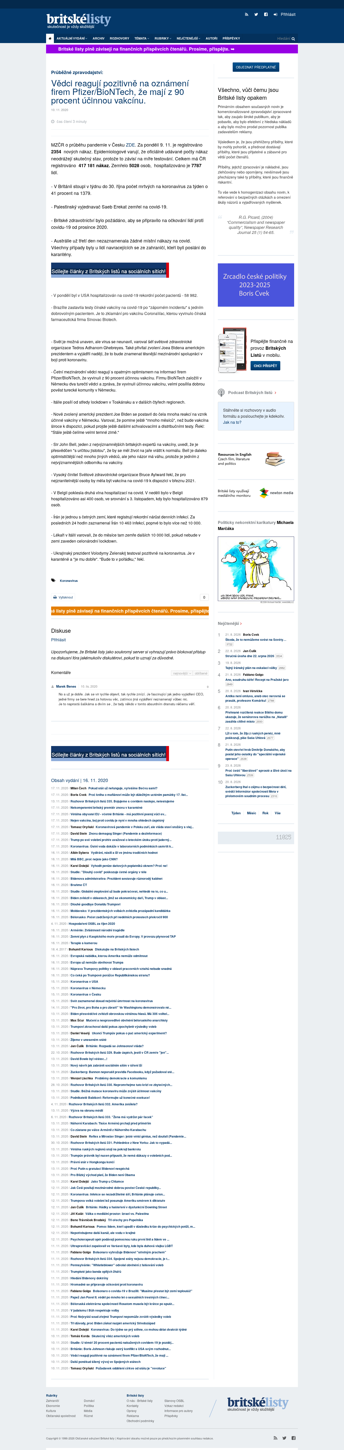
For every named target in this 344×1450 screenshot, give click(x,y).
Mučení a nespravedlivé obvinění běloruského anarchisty (127, 1020)
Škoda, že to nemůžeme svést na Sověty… (255, 641)
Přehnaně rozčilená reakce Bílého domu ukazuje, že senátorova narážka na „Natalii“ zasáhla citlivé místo (256, 717)
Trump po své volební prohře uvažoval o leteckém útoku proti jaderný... (121, 839)
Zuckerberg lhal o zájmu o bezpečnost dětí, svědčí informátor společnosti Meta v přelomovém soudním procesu (255, 791)
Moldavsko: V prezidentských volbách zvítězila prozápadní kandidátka (120, 910)
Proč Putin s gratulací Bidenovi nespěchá (100, 1168)
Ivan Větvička (252, 691)
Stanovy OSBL (174, 1400)
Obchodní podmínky (140, 1421)
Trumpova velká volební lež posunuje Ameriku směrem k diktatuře (118, 1200)
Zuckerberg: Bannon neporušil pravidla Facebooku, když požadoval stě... (122, 1072)
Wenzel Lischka (82, 1078)
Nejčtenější (228, 623)
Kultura (51, 1410)
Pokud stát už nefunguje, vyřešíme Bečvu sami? (122, 788)
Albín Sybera (80, 852)
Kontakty (133, 1405)
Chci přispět (265, 365)
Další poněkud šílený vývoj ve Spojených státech (106, 1361)
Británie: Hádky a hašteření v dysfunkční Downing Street (126, 1207)
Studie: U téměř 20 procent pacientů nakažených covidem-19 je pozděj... (122, 1342)
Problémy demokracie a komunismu (121, 1078)
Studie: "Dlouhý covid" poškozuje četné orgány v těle (109, 872)
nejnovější (181, 673)
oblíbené (201, 673)
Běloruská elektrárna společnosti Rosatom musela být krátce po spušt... (122, 1303)
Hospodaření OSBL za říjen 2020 (92, 923)
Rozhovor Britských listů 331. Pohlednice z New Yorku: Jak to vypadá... (121, 1142)
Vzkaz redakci (174, 1405)
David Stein (79, 833)
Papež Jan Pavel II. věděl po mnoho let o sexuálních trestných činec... (120, 1297)
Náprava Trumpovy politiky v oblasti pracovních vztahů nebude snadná (121, 968)
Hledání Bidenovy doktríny (89, 1278)
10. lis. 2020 (89, 686)
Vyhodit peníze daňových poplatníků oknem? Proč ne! (129, 865)
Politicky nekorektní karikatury (256, 525)
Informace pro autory (178, 1410)
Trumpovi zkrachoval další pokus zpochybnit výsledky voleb (113, 1026)
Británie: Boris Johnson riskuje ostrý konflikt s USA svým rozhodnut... (121, 1349)
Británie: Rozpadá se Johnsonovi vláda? (115, 1046)
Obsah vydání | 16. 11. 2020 (79, 780)
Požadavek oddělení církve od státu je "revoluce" (131, 1368)
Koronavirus (69, 580)
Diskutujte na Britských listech (117, 949)
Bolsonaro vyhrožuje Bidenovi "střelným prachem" (129, 1252)
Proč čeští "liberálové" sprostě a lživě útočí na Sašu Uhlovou (258, 772)
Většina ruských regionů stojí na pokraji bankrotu (106, 1149)
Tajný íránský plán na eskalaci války (255, 667)
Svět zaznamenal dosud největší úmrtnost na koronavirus (112, 1001)
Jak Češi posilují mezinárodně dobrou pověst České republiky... (116, 1187)
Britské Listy (258, 1404)
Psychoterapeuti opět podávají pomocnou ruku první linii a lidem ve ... (120, 1239)
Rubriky (162, 38)
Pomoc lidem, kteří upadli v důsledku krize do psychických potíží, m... (146, 1226)
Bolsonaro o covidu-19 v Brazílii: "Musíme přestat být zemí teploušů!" (142, 1291)
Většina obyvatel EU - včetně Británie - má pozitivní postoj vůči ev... (118, 814)
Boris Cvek (79, 794)
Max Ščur (77, 1020)
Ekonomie (53, 1405)
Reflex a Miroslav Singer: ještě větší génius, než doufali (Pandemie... (137, 1136)
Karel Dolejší (80, 865)
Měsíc (251, 812)
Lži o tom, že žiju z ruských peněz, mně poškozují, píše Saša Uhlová (253, 735)
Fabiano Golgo (81, 1252)
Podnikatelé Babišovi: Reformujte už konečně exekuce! (110, 1097)
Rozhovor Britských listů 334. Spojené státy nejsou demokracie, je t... (120, 1258)
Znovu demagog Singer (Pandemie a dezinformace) (125, 833)
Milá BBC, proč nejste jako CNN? (94, 859)
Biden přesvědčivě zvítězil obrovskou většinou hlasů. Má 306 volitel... (120, 1013)
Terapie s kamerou (84, 943)
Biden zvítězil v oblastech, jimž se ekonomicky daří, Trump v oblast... (119, 898)
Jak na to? (232, 422)
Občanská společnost (61, 1415)
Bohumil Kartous (81, 949)
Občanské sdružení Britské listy (95, 1438)
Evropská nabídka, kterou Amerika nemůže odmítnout (109, 955)
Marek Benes (66, 686)
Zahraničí (52, 1400)
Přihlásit (287, 14)
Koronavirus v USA (84, 981)
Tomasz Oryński (82, 827)
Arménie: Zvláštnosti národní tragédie (98, 930)
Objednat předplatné (256, 67)
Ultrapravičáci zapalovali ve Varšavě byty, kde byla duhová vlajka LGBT (122, 1246)
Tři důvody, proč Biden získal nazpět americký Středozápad (113, 1323)
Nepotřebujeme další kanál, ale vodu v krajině (103, 1232)
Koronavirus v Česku (86, 994)
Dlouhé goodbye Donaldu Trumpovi (95, 904)
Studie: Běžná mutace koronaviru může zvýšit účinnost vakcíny (116, 1091)
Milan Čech (78, 788)
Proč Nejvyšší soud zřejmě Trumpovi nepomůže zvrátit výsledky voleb (121, 1316)
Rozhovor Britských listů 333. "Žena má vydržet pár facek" (111, 1117)
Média (88, 1410)
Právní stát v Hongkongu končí (92, 1162)
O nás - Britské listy (140, 1400)
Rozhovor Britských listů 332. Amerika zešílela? (103, 1104)
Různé (88, 1415)
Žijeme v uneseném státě (89, 1039)
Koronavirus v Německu (88, 988)
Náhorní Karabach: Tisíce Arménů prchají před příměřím (111, 1123)
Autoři (211, 38)
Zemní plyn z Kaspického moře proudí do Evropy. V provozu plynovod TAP (123, 936)
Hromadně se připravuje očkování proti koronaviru (107, 1284)
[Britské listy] (110, 271)
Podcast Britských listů (250, 392)
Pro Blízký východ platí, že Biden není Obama (103, 1175)
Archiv (99, 38)
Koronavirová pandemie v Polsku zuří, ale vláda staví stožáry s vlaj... (145, 827)
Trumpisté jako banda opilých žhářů (96, 1271)
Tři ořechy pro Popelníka (125, 1220)
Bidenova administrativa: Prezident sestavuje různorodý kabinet (116, 878)
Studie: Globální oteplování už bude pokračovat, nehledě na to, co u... (119, 891)
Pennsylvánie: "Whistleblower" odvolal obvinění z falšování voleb (117, 1265)
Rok (265, 812)
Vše (278, 812)
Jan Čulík (77, 1046)
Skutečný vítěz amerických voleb (115, 1336)
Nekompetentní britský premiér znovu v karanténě (107, 807)
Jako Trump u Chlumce (107, 1181)
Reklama (133, 1415)
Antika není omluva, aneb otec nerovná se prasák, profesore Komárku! (255, 698)
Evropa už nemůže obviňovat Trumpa (97, 962)
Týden (236, 812)
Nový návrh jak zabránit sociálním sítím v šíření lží (106, 1065)
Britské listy (81, 21)
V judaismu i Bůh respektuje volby (95, 1310)
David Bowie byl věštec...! (89, 1058)
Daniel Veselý (80, 1033)
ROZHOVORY (119, 38)
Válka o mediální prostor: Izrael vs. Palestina (117, 1213)
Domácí (89, 1400)
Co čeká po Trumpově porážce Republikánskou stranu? (110, 975)
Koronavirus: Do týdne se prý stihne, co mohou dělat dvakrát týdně (139, 1329)
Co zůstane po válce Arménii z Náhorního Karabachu (108, 1129)
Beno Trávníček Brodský (88, 1220)
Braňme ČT (79, 884)
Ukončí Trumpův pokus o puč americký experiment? (129, 1033)
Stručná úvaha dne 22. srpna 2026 (253, 656)
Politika (89, 1405)
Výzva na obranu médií (87, 1110)
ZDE (130, 144)
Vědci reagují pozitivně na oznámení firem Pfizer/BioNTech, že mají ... (119, 1355)
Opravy (131, 1410)
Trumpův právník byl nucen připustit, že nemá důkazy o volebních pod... (121, 1155)
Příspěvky (231, 38)
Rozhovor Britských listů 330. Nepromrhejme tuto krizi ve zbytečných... (121, 1084)
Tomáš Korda (80, 1336)
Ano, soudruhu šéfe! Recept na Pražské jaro (257, 681)
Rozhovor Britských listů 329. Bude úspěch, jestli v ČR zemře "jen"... (120, 1052)
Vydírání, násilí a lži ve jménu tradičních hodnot (124, 852)
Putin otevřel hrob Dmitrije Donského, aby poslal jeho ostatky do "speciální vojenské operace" (255, 754)
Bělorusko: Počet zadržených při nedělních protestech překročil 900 (119, 917)
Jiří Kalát (77, 1213)
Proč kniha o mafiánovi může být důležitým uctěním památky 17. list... (138, 794)
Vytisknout (65, 597)
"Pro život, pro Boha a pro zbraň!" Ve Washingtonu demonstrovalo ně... (121, 1007)
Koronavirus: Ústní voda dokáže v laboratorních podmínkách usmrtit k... (122, 846)
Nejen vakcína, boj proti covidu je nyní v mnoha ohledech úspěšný (117, 820)
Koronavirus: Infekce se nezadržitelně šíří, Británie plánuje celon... (118, 1194)
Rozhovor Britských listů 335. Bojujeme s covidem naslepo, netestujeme (122, 801)
